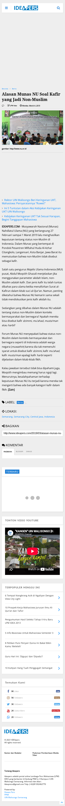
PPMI (6, 794)
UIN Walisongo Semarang (15, 797)
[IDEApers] (26, 9)
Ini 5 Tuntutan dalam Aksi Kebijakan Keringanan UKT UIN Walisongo (31, 209)
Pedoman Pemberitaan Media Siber (45, 754)
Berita (14, 89)
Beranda (5, 89)
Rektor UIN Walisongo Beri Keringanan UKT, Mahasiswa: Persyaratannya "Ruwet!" (29, 201)
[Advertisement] (32, 49)
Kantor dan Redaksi (12, 753)
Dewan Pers (9, 792)
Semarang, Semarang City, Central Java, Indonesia (28, 416)
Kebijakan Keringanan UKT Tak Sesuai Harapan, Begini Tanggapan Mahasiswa (31, 218)
